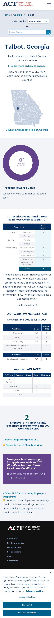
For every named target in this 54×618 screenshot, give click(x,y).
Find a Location (19, 21)
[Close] (51, 573)
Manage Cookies (27, 597)
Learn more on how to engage (28, 66)
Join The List (18, 478)
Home (6, 15)
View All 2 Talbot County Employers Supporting (24, 495)
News (10, 556)
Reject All (27, 605)
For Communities (15, 543)
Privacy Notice (35, 591)
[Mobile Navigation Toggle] (49, 4)
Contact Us (12, 561)
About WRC (12, 538)
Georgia (17, 15)
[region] (27, 593)
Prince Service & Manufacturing (24, 445)
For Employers (14, 547)
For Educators (14, 552)
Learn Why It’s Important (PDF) (27, 473)
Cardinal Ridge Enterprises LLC (20, 439)
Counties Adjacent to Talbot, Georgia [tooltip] (27, 130)
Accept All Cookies (27, 613)
